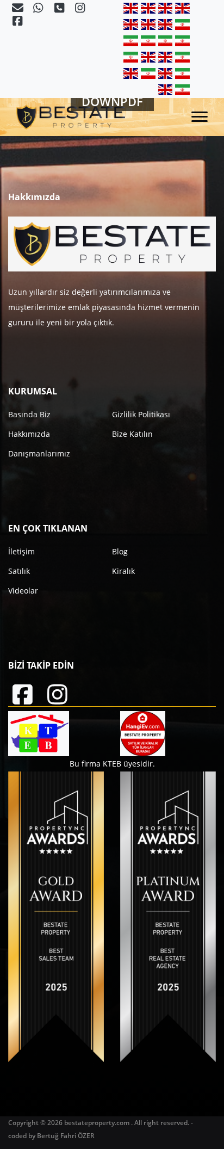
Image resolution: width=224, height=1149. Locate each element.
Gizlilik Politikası (141, 414)
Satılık (19, 571)
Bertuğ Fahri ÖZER (66, 1135)
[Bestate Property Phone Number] (60, 9)
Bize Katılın (132, 434)
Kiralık (123, 571)
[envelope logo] (18, 9)
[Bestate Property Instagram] (80, 9)
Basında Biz (29, 414)
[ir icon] (182, 24)
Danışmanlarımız (39, 453)
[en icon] (132, 8)
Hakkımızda (29, 434)
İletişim (21, 551)
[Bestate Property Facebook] (17, 22)
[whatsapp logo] (39, 9)
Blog (120, 551)
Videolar (23, 590)
